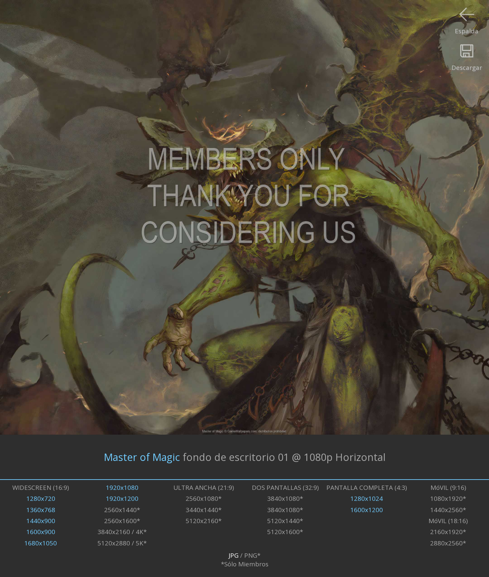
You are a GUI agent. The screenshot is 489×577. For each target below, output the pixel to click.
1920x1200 (122, 498)
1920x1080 (122, 487)
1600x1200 (366, 509)
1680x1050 (40, 543)
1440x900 (40, 520)
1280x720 (40, 498)
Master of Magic (142, 457)
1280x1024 (366, 498)
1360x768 (40, 509)
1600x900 (40, 531)
